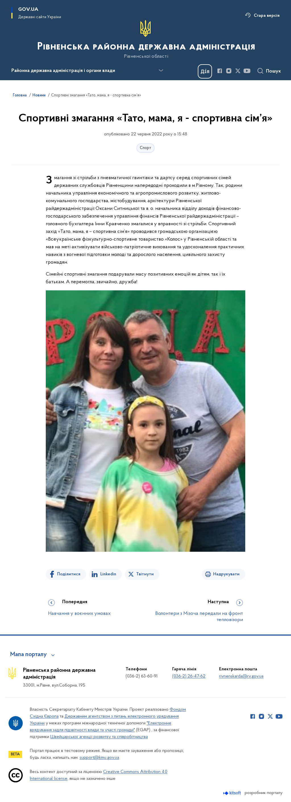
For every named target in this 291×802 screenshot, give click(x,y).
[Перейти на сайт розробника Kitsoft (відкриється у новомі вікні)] (232, 793)
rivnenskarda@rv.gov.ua (241, 676)
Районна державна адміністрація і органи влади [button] (63, 70)
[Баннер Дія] (205, 71)
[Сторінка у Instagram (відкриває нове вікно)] (228, 70)
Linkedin (108, 574)
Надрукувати (226, 574)
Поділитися (68, 574)
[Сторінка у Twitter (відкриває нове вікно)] (237, 70)
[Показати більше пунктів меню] (161, 70)
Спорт (145, 148)
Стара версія (267, 15)
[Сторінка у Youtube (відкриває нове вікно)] (247, 70)
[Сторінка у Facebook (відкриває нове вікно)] (219, 70)
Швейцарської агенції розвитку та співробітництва (99, 737)
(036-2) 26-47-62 (188, 676)
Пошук (273, 71)
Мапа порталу (28, 655)
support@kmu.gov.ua (99, 757)
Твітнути (145, 574)
